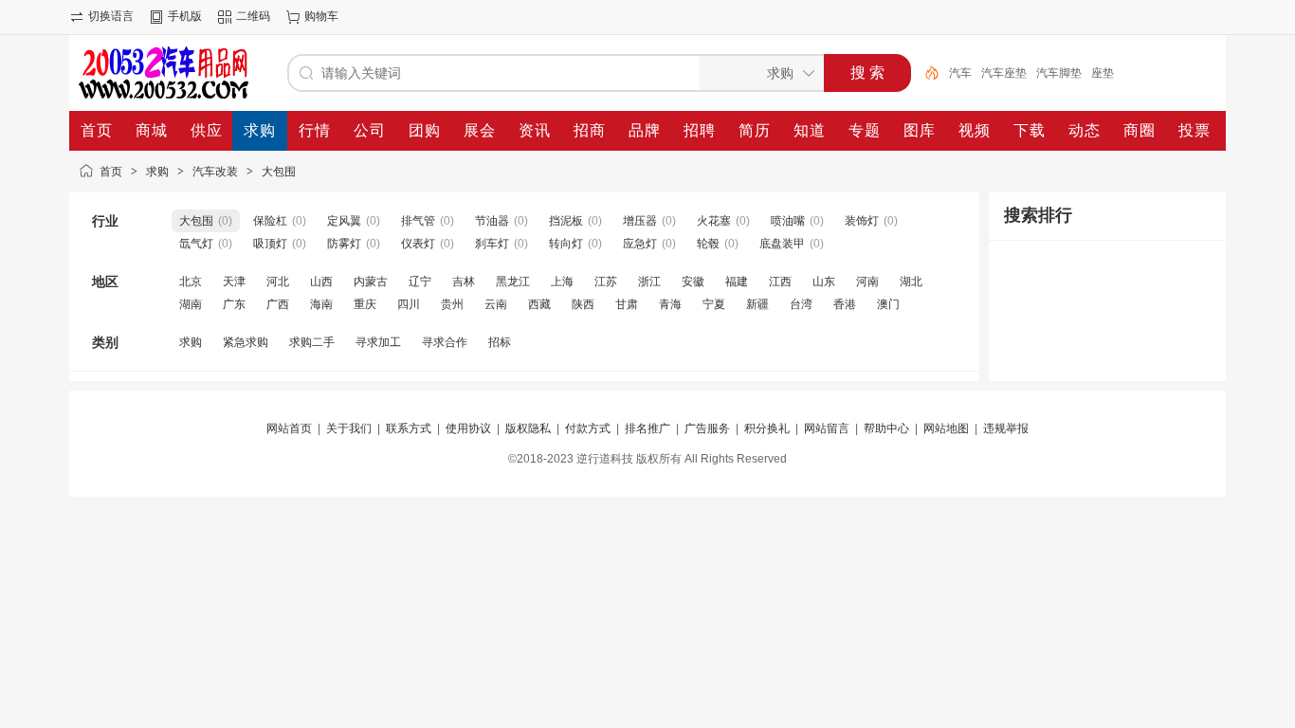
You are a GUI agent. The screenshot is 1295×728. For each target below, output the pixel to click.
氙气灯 (196, 243)
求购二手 (312, 342)
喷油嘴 (788, 221)
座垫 (1102, 73)
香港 (844, 304)
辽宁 (420, 281)
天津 (234, 281)
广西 (277, 304)
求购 (157, 171)
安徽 (693, 281)
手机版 (185, 16)
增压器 (640, 221)
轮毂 (708, 243)
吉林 (463, 281)
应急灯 (640, 243)
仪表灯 (418, 243)
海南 (321, 304)
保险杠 (270, 221)
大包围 (279, 171)
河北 (277, 281)
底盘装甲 (782, 243)
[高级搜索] (925, 73)
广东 (234, 304)
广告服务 (707, 428)
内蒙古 (371, 281)
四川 (408, 304)
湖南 (190, 304)
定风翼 (344, 221)
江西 (780, 281)
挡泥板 (566, 221)
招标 (499, 342)
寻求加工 (378, 342)
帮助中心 (886, 428)
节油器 (492, 221)
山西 (321, 281)
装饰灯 (862, 221)
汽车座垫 (1004, 73)
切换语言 (111, 16)
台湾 (801, 304)
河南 (867, 281)
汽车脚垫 (1059, 73)
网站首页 (289, 428)
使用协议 (468, 428)
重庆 (365, 304)
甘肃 (626, 304)
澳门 (888, 304)
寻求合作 (444, 342)
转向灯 (566, 243)
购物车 (321, 16)
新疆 (757, 304)
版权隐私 (528, 428)
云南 (495, 304)
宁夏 (713, 304)
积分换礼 (767, 428)
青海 (670, 304)
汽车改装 (215, 171)
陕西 (583, 304)
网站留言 (826, 428)
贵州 (452, 304)
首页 (111, 171)
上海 (562, 281)
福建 (736, 281)
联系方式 (408, 428)
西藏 (539, 304)
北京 (190, 281)
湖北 (911, 281)
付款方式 (588, 428)
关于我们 (349, 428)
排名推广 (647, 428)
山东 (823, 281)
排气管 (418, 221)
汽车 (960, 73)
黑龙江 (513, 281)
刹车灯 (492, 243)
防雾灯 (344, 243)
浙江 (649, 281)
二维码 (253, 16)
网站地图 (946, 428)
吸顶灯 (270, 243)
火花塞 (714, 221)
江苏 (605, 281)
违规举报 (1006, 428)
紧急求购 (245, 342)
